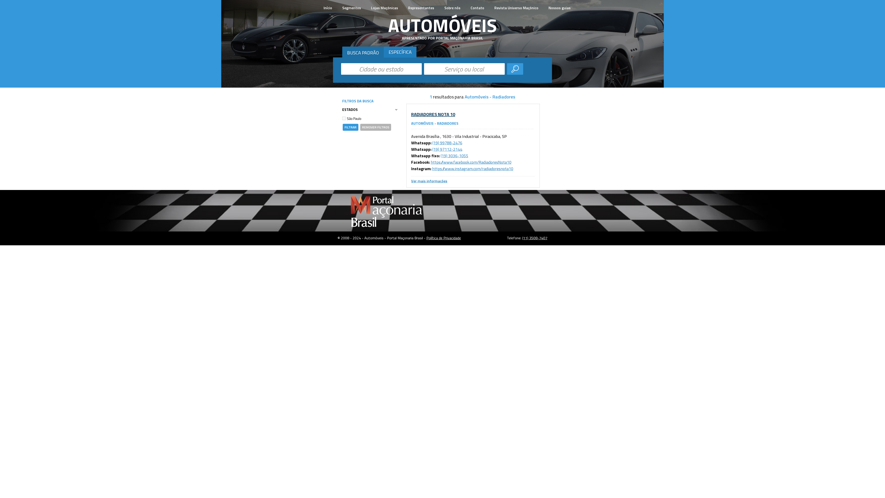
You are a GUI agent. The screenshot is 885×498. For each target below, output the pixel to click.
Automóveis (442, 25)
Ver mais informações (429, 181)
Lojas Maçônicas (384, 8)
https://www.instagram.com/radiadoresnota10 (472, 169)
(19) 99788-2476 (447, 143)
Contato (477, 8)
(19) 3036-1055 (454, 156)
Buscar (515, 69)
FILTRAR (351, 127)
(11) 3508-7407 (534, 238)
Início (328, 8)
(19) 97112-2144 (447, 149)
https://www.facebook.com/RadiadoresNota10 (471, 162)
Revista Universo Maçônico (516, 8)
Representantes (421, 8)
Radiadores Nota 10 (433, 114)
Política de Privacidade (443, 238)
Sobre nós (452, 8)
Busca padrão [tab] (363, 52)
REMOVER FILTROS (375, 127)
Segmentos (351, 8)
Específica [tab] (400, 52)
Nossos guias (560, 8)
